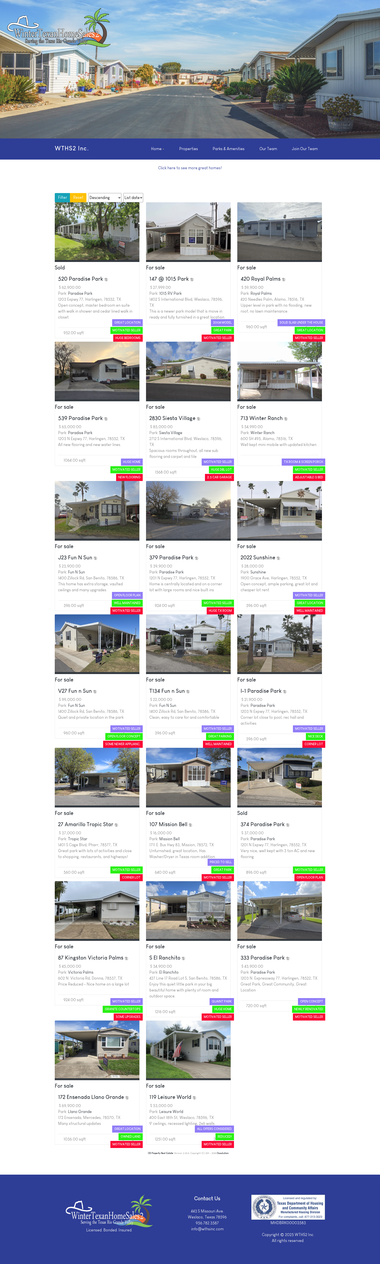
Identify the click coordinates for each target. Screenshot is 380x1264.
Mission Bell (169, 839)
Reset (78, 197)
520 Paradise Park (81, 279)
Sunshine (258, 572)
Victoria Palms (80, 972)
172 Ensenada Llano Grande (91, 1097)
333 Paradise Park (263, 958)
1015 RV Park (170, 293)
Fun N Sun (76, 572)
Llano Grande (80, 1111)
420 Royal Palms (261, 279)
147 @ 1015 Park (169, 279)
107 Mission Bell (169, 824)
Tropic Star (77, 839)
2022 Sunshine (259, 557)
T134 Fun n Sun (167, 691)
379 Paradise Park (172, 557)
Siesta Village (170, 433)
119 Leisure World (171, 1097)
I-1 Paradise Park (262, 691)
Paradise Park (80, 293)
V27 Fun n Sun (75, 691)
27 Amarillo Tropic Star (86, 824)
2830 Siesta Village (173, 418)
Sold (60, 268)
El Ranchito (169, 972)
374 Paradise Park (263, 824)
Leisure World (171, 1111)
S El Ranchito (165, 958)
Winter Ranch (262, 433)
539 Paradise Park (81, 418)
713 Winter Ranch (262, 418)
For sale (155, 268)
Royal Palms (261, 293)
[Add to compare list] (106, 279)
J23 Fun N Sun (76, 557)
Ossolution (223, 1153)
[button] (157, 149)
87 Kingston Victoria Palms (91, 958)
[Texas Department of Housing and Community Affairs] (288, 1207)
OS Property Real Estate (160, 1153)
